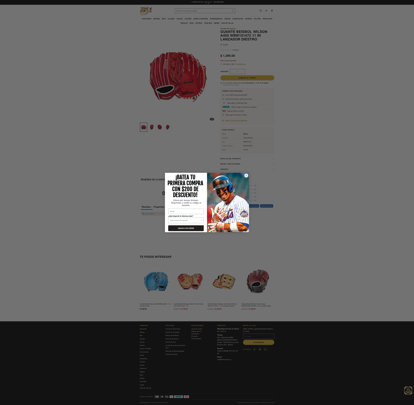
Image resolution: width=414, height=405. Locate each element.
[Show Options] (202, 220)
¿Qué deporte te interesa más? (180, 216)
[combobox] (185, 220)
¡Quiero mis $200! (186, 228)
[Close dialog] (246, 175)
